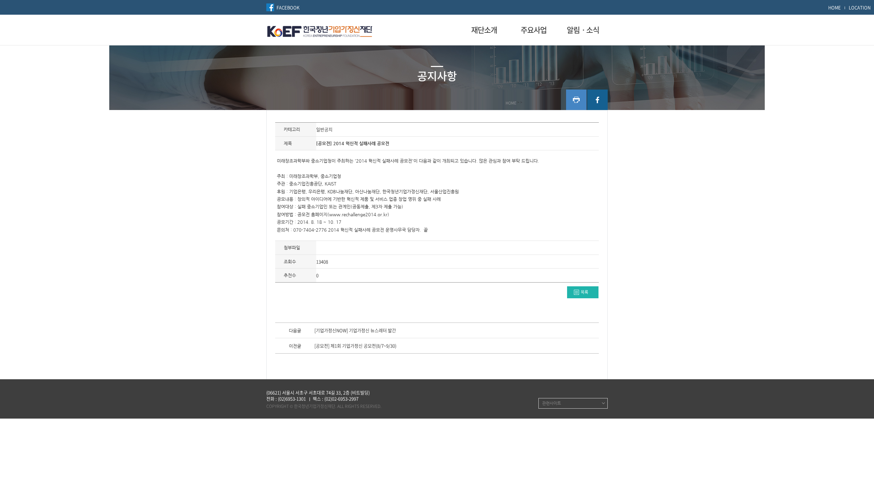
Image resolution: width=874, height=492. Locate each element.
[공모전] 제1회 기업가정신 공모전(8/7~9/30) (355, 346)
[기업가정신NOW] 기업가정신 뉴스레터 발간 (355, 330)
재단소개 (484, 29)
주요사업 (534, 29)
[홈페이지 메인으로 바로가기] (319, 30)
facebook (597, 100)
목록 (584, 292)
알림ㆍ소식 (583, 29)
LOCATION (860, 7)
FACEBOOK (288, 7)
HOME (834, 7)
